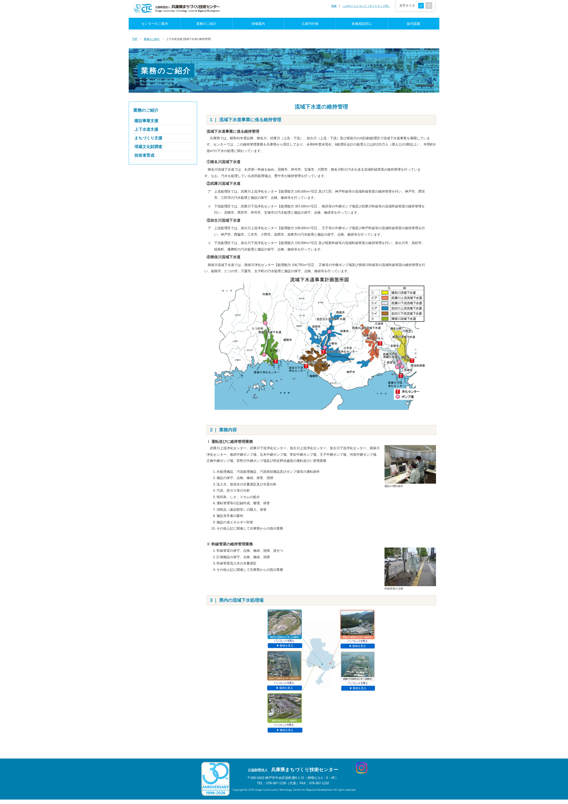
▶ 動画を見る (285, 645)
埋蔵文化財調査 (148, 146)
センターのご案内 (154, 24)
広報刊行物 (310, 24)
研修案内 (258, 24)
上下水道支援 (146, 129)
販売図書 (413, 24)
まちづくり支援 (148, 138)
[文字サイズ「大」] (429, 5)
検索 (334, 6)
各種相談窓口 (362, 24)
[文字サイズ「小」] (422, 5)
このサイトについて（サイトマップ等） (366, 6)
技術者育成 (144, 155)
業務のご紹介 (206, 24)
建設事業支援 (146, 120)
